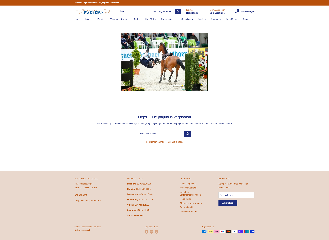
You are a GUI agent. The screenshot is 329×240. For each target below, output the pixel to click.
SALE (200, 19)
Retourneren (185, 199)
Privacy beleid (186, 207)
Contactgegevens (188, 184)
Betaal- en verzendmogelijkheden (190, 193)
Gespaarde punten (188, 211)
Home (77, 19)
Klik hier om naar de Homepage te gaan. (164, 142)
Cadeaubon (216, 19)
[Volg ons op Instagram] (151, 232)
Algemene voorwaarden (191, 203)
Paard (100, 19)
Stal (136, 19)
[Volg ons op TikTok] (156, 232)
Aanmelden (228, 203)
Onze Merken (232, 19)
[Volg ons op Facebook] (146, 232)
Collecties (185, 19)
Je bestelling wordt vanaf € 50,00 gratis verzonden (97, 3)
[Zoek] (178, 11)
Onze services (167, 19)
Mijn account (216, 13)
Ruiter (87, 19)
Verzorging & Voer (118, 19)
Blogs (245, 19)
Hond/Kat (149, 19)
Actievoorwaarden (188, 188)
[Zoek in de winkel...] (187, 134)
